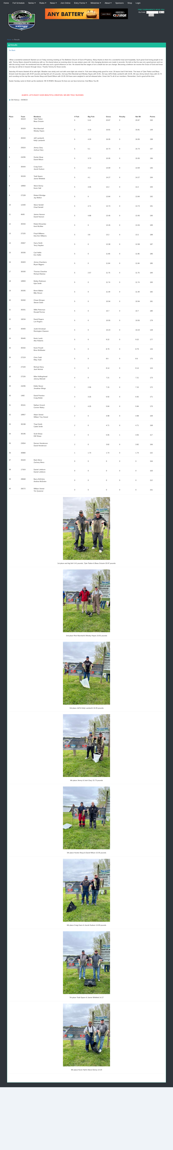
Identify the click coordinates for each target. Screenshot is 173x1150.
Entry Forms (80, 3)
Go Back (12, 50)
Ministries (95, 3)
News (53, 3)
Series (31, 3)
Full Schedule (18, 3)
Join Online (65, 3)
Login (138, 3)
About (107, 3)
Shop (129, 3)
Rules (42, 3)
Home (6, 3)
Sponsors (119, 3)
